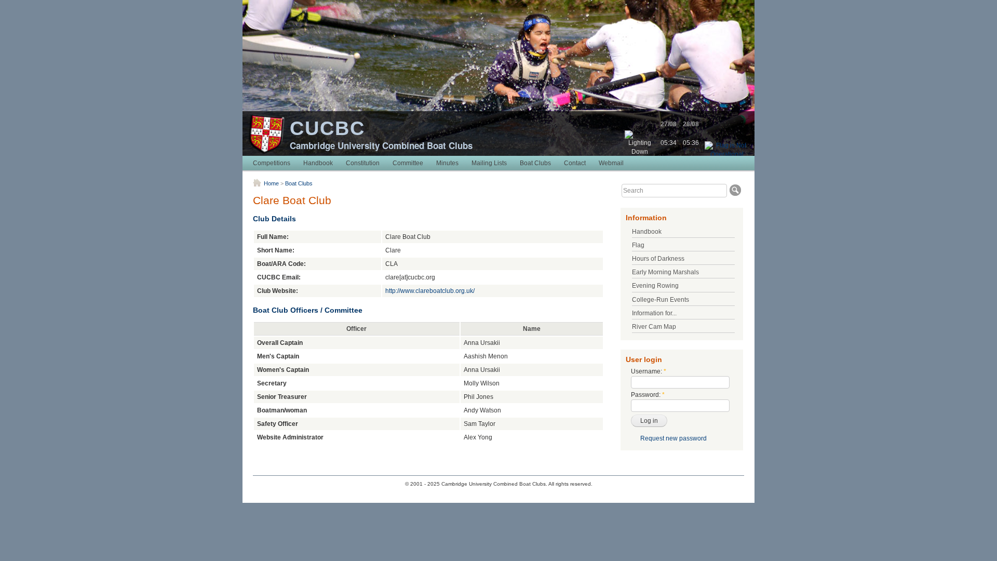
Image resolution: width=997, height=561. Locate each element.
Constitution (363, 163)
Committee (408, 163)
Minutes (447, 163)
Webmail (611, 163)
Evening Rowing (655, 285)
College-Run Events (660, 299)
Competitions (271, 163)
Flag (638, 245)
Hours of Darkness (658, 258)
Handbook (318, 163)
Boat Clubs (535, 163)
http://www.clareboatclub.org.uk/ (430, 291)
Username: (648, 371)
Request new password (673, 438)
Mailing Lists (489, 163)
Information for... (654, 313)
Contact (575, 163)
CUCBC (327, 128)
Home (271, 183)
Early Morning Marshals (665, 272)
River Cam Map (654, 326)
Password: (648, 394)
